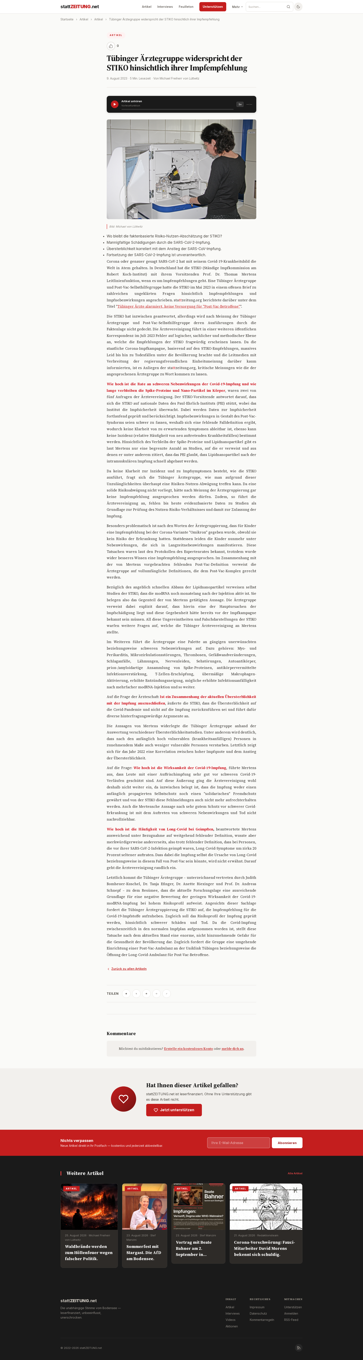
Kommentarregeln (262, 1320)
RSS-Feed (291, 1320)
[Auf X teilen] (136, 993)
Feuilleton (186, 6)
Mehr (236, 7)
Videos (230, 1320)
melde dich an (232, 1048)
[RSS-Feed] (298, 1348)
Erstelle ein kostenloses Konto (188, 1048)
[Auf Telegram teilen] (126, 993)
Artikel (146, 6)
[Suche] (288, 6)
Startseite (67, 19)
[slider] (177, 109)
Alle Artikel (295, 1173)
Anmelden (291, 1313)
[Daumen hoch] (111, 46)
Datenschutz (258, 1313)
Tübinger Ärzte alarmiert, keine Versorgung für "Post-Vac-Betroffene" (178, 306)
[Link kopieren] (166, 993)
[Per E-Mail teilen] (156, 993)
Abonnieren (287, 1143)
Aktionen (232, 1326)
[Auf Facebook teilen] (146, 993)
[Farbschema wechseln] (298, 7)
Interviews (165, 6)
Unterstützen (213, 6)
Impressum (257, 1307)
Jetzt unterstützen (177, 1110)
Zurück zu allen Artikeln (129, 969)
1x (240, 104)
